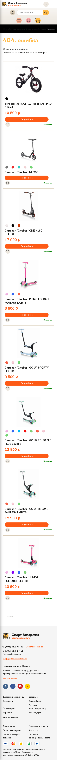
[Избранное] (29, 21)
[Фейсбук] (12, 686)
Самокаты (8, 701)
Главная (9, 617)
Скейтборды (9, 708)
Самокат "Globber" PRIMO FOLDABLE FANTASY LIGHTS (28, 301)
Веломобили (35, 701)
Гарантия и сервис (12, 730)
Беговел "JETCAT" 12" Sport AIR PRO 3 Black (28, 105)
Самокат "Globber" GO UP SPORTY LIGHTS (27, 369)
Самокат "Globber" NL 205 (21, 172)
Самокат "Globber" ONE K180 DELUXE (23, 232)
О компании (9, 726)
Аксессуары (35, 712)
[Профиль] (11, 13)
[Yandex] (27, 686)
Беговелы (33, 697)
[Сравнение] (20, 21)
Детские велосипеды (13, 697)
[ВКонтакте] (5, 686)
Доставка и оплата (38, 726)
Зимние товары (10, 717)
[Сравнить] (8, 125)
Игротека (7, 712)
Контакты (33, 730)
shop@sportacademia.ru (15, 658)
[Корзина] (38, 21)
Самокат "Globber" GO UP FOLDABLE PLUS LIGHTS (28, 442)
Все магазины (10, 677)
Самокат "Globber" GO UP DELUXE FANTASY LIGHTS (26, 510)
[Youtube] (20, 686)
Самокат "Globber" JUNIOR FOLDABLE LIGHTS (22, 579)
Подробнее (27, 119)
